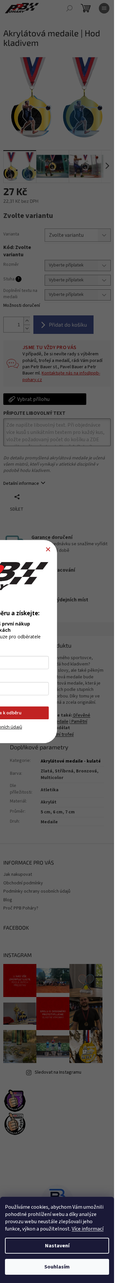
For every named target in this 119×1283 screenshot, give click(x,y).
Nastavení (57, 1245)
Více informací (87, 1228)
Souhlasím (57, 1266)
